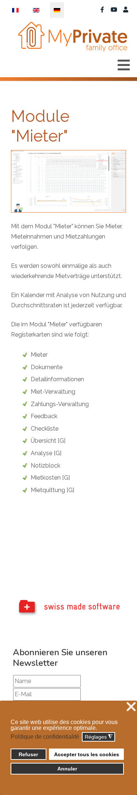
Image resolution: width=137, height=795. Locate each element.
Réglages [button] (99, 737)
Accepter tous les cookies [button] (86, 754)
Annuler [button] (67, 769)
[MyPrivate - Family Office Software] (72, 37)
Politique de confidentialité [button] (45, 737)
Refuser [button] (28, 754)
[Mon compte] (126, 10)
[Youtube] (114, 10)
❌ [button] (131, 707)
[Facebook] (102, 10)
